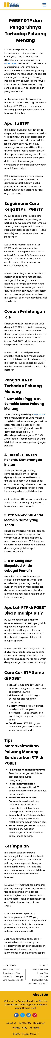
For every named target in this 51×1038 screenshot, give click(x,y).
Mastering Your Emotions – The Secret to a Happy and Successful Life (13, 973)
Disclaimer (39, 1023)
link (43, 414)
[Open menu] (44, 4)
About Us (11, 1023)
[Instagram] (28, 1015)
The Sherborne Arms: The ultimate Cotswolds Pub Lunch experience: (38, 974)
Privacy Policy (19, 1027)
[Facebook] (16, 1015)
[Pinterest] (34, 1015)
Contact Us (25, 1023)
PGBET (37, 414)
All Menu (34, 1027)
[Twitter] (22, 1015)
